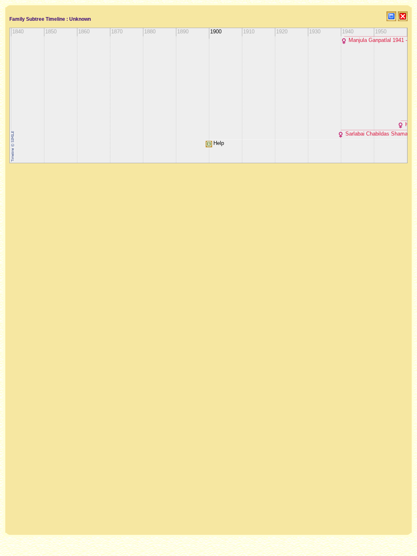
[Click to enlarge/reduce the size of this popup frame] (391, 16)
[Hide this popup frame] (403, 16)
